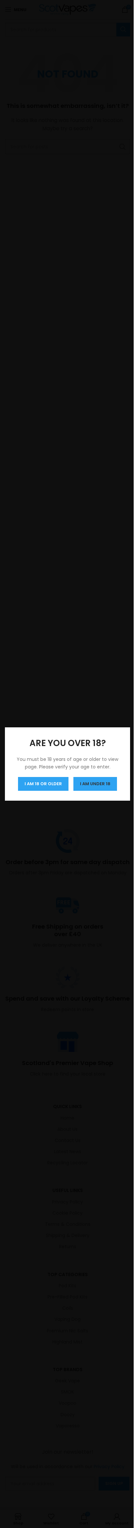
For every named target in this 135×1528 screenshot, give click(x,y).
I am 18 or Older (41, 784)
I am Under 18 (93, 784)
